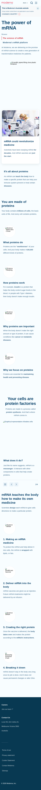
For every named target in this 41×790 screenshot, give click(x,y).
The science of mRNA (13, 38)
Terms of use (6, 750)
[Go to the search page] (32, 2)
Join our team (6, 709)
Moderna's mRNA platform (15, 42)
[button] (5, 484)
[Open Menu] (36, 3)
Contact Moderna (8, 765)
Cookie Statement (8, 760)
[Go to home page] (7, 3)
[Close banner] (37, 8)
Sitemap (5, 771)
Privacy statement (8, 755)
